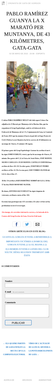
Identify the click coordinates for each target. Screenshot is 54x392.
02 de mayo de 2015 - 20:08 (21, 54)
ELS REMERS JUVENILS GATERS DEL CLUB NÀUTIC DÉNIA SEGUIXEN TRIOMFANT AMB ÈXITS (27, 252)
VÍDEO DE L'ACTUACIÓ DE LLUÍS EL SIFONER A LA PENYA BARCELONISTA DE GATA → (40, 348)
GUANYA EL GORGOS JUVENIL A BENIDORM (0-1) (27, 237)
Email (37, 224)
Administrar (45, 380)
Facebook (16, 224)
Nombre (8, 281)
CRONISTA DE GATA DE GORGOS (24, 3)
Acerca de (9, 380)
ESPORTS (40, 54)
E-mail (15, 292)
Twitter (27, 224)
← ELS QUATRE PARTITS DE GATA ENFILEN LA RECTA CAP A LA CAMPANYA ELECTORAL (14, 348)
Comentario (10, 302)
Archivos (27, 380)
